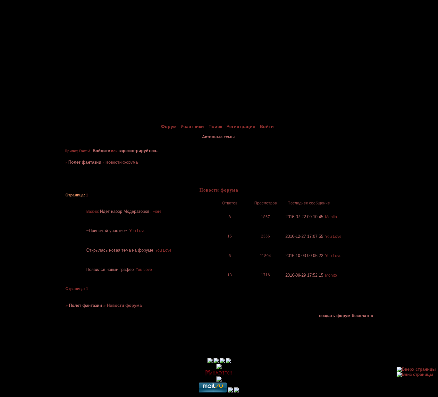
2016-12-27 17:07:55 (304, 236)
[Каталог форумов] (236, 391)
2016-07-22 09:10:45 (304, 216)
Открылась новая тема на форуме (119, 250)
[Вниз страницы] (415, 374)
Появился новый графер (110, 269)
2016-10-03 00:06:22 (304, 255)
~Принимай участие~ (106, 230)
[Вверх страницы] (416, 369)
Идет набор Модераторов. (125, 211)
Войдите (101, 150)
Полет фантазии (84, 162)
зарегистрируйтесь (138, 150)
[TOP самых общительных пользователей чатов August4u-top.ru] (230, 391)
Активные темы (218, 136)
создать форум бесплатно (346, 315)
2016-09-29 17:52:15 (304, 275)
